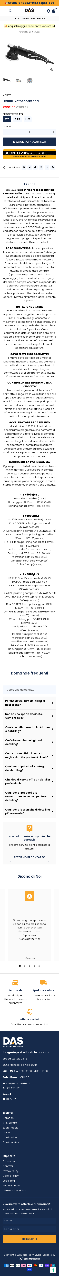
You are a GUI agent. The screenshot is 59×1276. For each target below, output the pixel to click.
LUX (27, 119)
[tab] (29, 703)
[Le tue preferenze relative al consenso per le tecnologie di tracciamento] (53, 1270)
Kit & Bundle (10, 1122)
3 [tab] (29, 966)
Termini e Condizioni (15, 1190)
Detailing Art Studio (31, 1254)
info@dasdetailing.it (16, 1083)
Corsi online (10, 1137)
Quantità (8, 126)
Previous (6, 924)
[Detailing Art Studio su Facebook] (4, 1099)
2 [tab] (25, 966)
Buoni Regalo (10, 1127)
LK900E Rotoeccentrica (32, 18)
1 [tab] (20, 966)
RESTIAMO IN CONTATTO (29, 857)
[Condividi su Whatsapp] (41, 167)
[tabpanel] (29, 925)
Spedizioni (9, 1180)
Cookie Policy (11, 1175)
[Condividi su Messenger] (52, 167)
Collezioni (8, 1118)
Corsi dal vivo (11, 1142)
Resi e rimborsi (11, 1185)
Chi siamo (9, 1161)
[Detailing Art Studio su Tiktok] (14, 1099)
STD (7, 119)
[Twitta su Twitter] (29, 167)
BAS (17, 119)
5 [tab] (39, 966)
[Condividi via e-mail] (47, 167)
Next (53, 56)
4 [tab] (34, 966)
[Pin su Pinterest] (35, 167)
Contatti (8, 1166)
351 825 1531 (11, 1088)
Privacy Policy (10, 1171)
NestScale (36, 32)
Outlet (6, 1132)
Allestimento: (13, 113)
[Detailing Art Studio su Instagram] (7, 1099)
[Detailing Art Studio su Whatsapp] (11, 1099)
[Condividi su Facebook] (24, 167)
